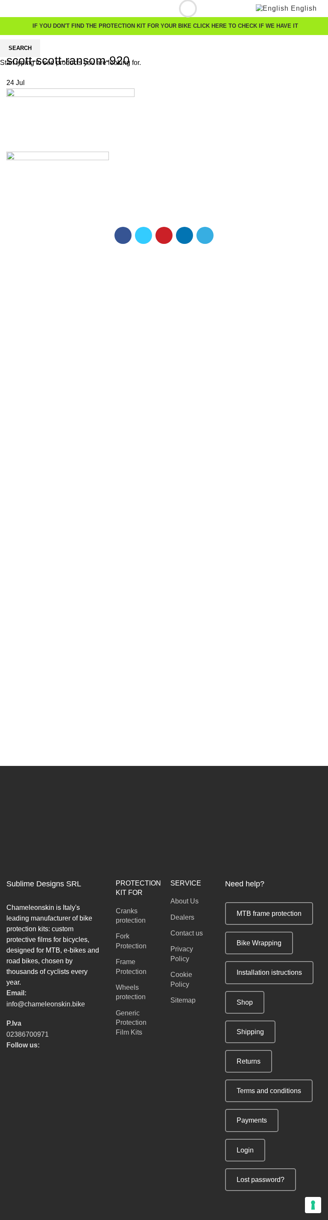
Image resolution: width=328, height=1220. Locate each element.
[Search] (181, 8)
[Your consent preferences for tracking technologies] (313, 1205)
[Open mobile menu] (10, 8)
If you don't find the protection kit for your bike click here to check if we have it (165, 26)
